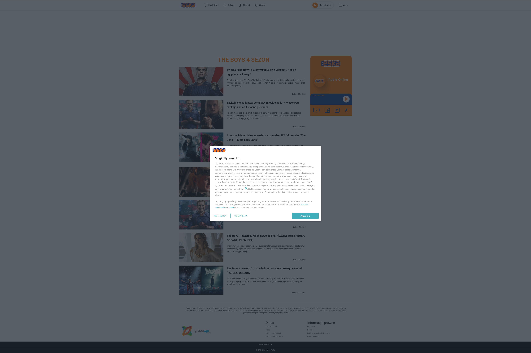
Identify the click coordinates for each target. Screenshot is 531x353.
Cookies (231, 207)
